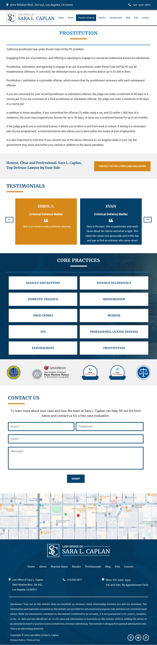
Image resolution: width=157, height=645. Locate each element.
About (42, 566)
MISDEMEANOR (114, 299)
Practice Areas (59, 566)
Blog (108, 566)
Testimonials (93, 566)
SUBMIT (76, 478)
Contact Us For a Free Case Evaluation (122, 166)
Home (31, 566)
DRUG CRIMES (43, 315)
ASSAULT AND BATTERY (43, 283)
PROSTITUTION (114, 348)
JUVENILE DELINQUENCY (114, 283)
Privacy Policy (17, 640)
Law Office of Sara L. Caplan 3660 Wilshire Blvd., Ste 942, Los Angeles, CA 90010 (27, 584)
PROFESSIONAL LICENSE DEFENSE (114, 331)
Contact (129, 566)
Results (76, 566)
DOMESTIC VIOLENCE (43, 299)
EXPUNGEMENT (43, 348)
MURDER (114, 315)
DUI (43, 331)
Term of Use (33, 640)
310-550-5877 (141, 4)
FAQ (117, 566)
